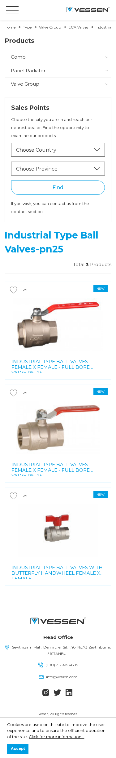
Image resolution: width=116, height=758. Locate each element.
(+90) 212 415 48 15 (61, 664)
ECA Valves (78, 27)
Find (58, 187)
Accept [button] (18, 749)
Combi (19, 57)
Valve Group (50, 27)
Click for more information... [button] (56, 736)
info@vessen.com (61, 677)
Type (27, 27)
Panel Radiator (28, 71)
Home (10, 27)
